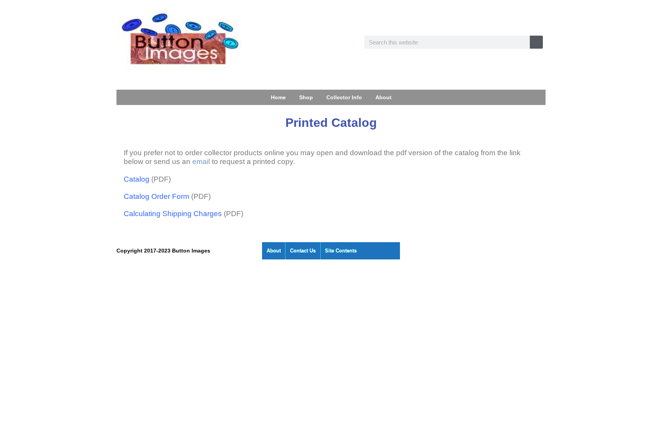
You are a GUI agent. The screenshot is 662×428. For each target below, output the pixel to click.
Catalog (136, 179)
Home (278, 97)
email (201, 161)
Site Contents (341, 251)
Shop (306, 97)
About (383, 97)
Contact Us (303, 251)
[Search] (536, 42)
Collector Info (344, 97)
